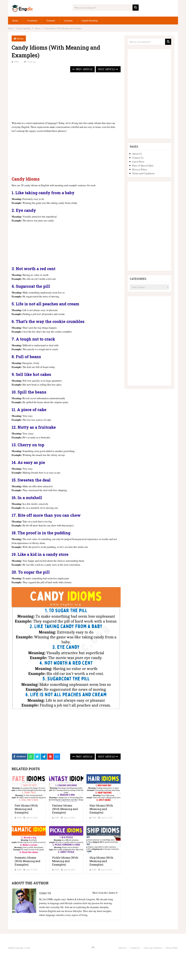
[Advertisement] (66, 97)
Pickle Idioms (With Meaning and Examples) (65, 861)
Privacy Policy (139, 169)
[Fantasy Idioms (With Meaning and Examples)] (66, 788)
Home (15, 20)
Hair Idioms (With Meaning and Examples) (101, 809)
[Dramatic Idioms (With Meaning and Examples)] (29, 840)
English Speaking (90, 20)
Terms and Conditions (143, 173)
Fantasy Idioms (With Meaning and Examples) (65, 809)
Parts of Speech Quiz (143, 165)
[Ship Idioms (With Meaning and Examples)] (103, 840)
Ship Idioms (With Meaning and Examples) (101, 861)
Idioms (20, 38)
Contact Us (138, 157)
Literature (68, 20)
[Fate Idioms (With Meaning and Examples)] (29, 788)
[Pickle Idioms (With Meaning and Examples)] (66, 840)
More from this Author (104, 892)
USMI (16, 61)
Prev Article (84, 69)
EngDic (11, 947)
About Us (137, 153)
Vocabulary (32, 20)
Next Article (107, 69)
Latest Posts (138, 161)
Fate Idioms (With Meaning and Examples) (26, 809)
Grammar (50, 20)
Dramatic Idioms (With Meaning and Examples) (27, 861)
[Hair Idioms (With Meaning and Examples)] (103, 788)
